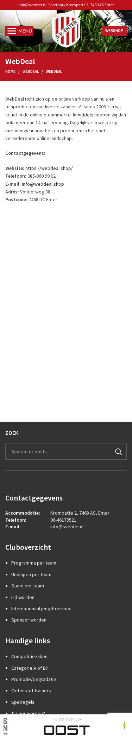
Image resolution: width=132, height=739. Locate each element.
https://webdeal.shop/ (49, 168)
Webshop (114, 30)
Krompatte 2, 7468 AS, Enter (79, 513)
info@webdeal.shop (43, 184)
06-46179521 (63, 520)
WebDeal (31, 71)
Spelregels (22, 702)
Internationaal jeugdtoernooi (41, 608)
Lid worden (22, 597)
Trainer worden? (28, 713)
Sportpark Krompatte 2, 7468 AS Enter (81, 4)
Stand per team (27, 585)
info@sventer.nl (32, 4)
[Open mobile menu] (19, 31)
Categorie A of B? (29, 668)
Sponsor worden (28, 620)
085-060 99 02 (41, 176)
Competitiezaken (29, 656)
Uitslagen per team (31, 574)
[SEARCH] (119, 452)
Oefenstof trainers (31, 690)
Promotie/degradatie (33, 679)
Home (10, 71)
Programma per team (33, 563)
